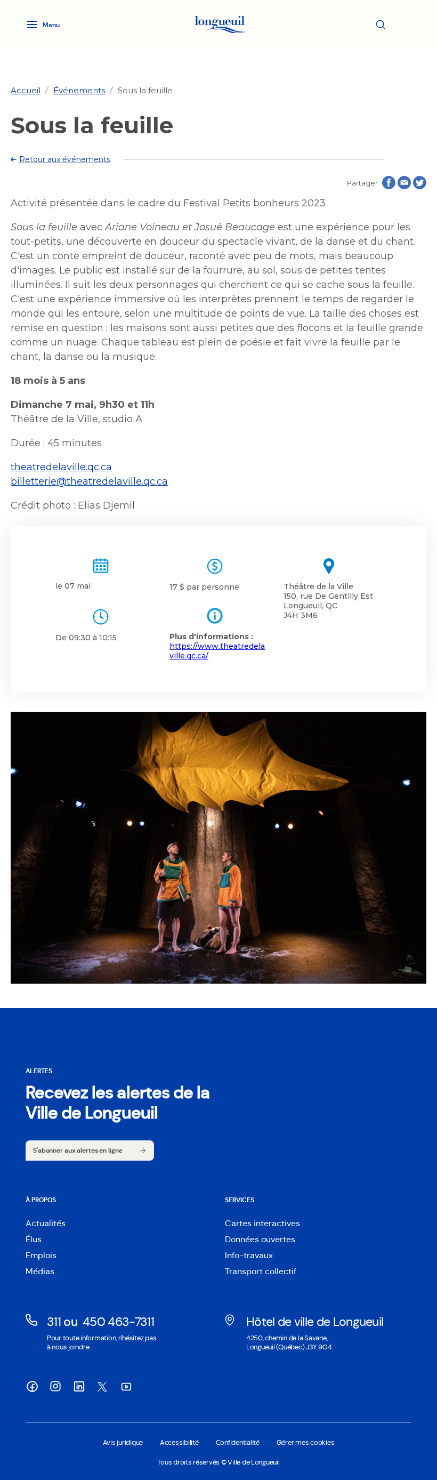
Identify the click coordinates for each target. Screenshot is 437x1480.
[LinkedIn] (78, 1386)
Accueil (26, 90)
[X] (102, 1386)
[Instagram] (55, 1386)
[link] (26, 90)
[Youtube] (125, 1386)
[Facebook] (32, 1386)
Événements (79, 90)
